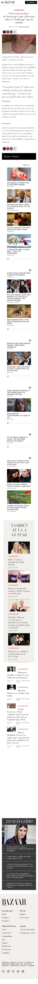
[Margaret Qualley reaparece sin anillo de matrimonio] (11, 669)
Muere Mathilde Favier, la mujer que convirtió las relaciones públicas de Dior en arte (18, 737)
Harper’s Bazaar (24, 27)
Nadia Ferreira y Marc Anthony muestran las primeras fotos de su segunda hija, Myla (18, 714)
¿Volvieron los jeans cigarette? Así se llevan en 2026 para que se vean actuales (20, 866)
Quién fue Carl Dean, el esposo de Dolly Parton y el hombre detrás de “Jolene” (20, 885)
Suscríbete (31, 2)
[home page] (10, 2)
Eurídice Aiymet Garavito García (23, 681)
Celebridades (19, 10)
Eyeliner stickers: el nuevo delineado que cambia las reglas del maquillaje (20, 849)
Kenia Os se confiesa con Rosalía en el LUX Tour (18, 654)
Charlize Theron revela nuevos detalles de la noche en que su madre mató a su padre (19, 622)
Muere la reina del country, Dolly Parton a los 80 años (19, 591)
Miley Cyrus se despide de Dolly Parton (16, 562)
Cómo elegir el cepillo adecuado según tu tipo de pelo (19, 857)
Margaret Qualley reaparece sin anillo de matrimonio (18, 675)
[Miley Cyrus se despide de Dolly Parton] (19, 548)
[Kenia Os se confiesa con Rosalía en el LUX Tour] (19, 639)
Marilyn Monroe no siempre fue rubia (18, 693)
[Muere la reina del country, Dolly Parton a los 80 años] (19, 576)
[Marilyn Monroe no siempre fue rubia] (11, 687)
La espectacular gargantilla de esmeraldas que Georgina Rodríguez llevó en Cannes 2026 (20, 876)
